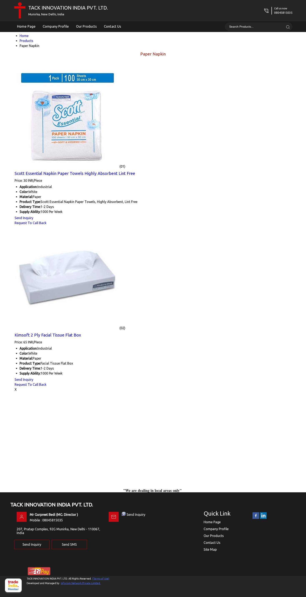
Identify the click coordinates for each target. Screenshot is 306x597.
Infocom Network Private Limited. (81, 583)
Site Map (210, 549)
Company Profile (56, 26)
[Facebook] (256, 518)
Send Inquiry (24, 218)
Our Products (86, 26)
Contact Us (112, 26)
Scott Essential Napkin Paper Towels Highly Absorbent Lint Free (75, 173)
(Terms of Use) (100, 578)
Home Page (26, 26)
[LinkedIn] (263, 518)
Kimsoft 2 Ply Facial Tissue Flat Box (48, 335)
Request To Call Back (30, 223)
